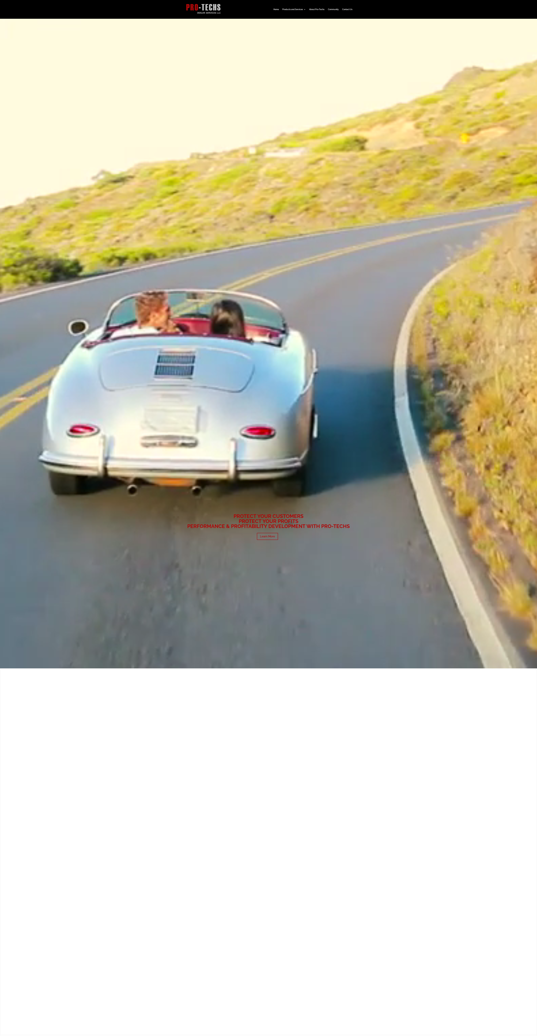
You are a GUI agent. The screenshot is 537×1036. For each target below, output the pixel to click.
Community (333, 9)
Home (276, 9)
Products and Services (292, 9)
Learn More (267, 536)
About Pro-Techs (316, 9)
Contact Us (347, 9)
